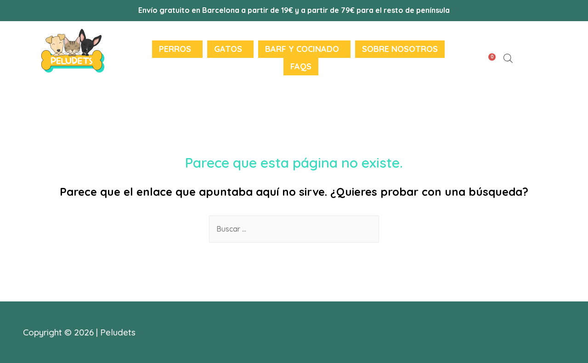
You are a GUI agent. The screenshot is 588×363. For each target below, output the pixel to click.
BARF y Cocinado (302, 49)
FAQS (300, 66)
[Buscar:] (294, 228)
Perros (175, 49)
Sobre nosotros (400, 49)
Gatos (228, 49)
